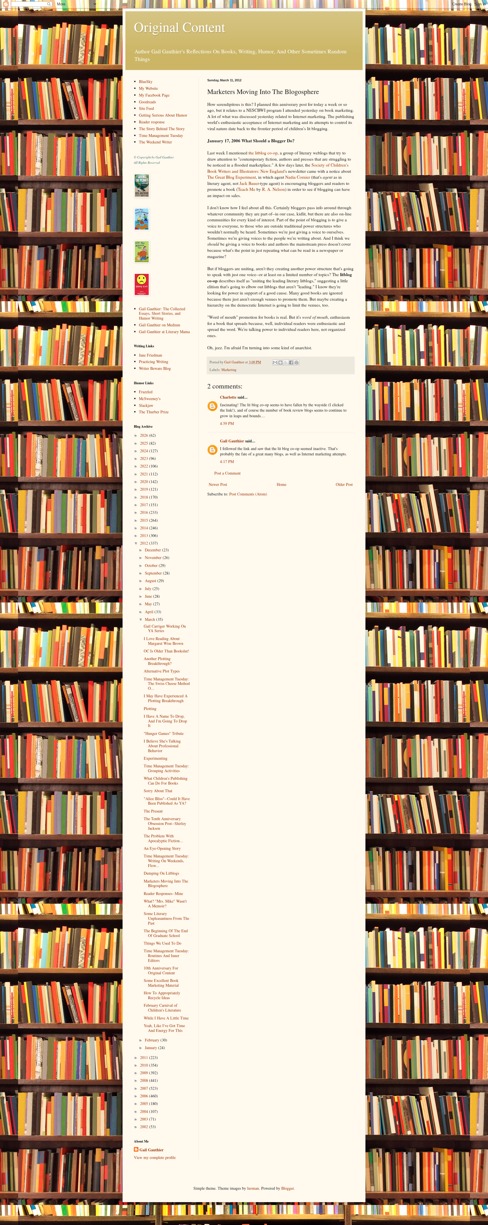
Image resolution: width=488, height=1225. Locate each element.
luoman (253, 1188)
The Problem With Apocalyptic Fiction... (163, 838)
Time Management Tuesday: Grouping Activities (166, 768)
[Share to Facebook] (291, 362)
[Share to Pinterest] (296, 362)
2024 (144, 450)
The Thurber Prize (154, 411)
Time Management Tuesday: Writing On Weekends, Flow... (166, 860)
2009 (144, 1072)
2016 (144, 512)
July (148, 588)
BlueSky (145, 81)
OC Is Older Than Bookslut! (166, 651)
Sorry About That (158, 790)
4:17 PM (227, 461)
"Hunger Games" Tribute (164, 733)
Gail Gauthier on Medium (159, 324)
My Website (148, 88)
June (149, 596)
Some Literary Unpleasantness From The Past (166, 918)
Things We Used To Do (162, 943)
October (152, 565)
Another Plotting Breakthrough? (157, 661)
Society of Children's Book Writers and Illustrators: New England (277, 168)
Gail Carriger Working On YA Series (165, 628)
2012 (144, 543)
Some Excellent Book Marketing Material (161, 983)
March (150, 619)
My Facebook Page (154, 95)
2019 (144, 489)
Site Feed (146, 108)
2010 (144, 1065)
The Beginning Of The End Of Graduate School (166, 933)
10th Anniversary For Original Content (161, 970)
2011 (144, 1057)
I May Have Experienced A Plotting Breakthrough (166, 698)
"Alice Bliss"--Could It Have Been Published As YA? (167, 801)
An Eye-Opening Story (162, 848)
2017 (144, 504)
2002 (144, 1126)
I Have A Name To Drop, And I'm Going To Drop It (165, 720)
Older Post (344, 484)
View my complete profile (155, 1157)
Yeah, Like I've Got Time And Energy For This (164, 1028)
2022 (144, 466)
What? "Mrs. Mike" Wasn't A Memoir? (165, 903)
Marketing (228, 369)
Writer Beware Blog (155, 368)
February (152, 1040)
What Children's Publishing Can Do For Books (166, 781)
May (149, 603)
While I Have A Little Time (166, 1018)
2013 (144, 535)
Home (281, 484)
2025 (144, 443)
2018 (144, 497)
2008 (144, 1080)
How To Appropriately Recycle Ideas (162, 995)
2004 (144, 1111)
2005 (144, 1103)
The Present (153, 811)
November (154, 557)
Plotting (150, 708)
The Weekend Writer (155, 142)
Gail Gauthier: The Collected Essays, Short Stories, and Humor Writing (162, 313)
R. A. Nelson (273, 189)
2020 (144, 481)
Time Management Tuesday (161, 135)
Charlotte (228, 397)
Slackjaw (146, 405)
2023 (144, 458)
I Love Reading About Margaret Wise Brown (163, 641)
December (153, 550)
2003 (144, 1119)
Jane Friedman (150, 355)
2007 (144, 1088)
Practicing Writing (153, 361)
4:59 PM (227, 423)
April (149, 611)
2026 (144, 435)
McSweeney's (149, 398)
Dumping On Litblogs (161, 873)
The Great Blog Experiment (231, 177)
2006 (144, 1096)
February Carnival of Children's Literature (162, 1008)
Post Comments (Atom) (248, 494)
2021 (144, 474)
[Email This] (275, 362)
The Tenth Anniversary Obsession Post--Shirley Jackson (165, 823)
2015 (144, 520)
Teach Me (246, 189)
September (154, 573)
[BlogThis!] (280, 362)
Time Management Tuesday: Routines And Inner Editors (166, 955)
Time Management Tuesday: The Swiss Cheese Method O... (167, 683)
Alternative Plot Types (162, 671)
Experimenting (155, 758)
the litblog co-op (263, 153)
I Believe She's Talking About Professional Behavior (162, 745)
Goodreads (147, 101)
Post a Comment (227, 473)
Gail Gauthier (232, 441)
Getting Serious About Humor (163, 115)
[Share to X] (286, 362)
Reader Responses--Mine (163, 893)
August (151, 580)
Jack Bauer (249, 183)
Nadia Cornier (297, 177)
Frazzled (145, 391)
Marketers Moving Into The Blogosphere (166, 883)
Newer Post (218, 484)
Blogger (287, 1188)
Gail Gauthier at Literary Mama (164, 331)
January (151, 1047)
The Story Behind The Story (162, 128)
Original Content (179, 27)
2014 (144, 527)
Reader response (152, 122)
